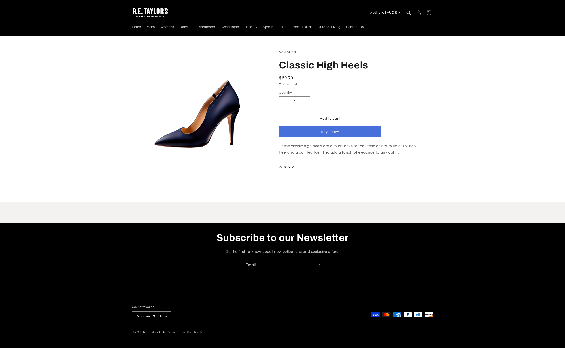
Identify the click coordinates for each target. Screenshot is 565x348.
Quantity (285, 92)
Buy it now (330, 132)
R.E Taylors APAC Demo (159, 332)
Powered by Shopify (189, 332)
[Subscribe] (319, 265)
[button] (408, 13)
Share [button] (289, 166)
